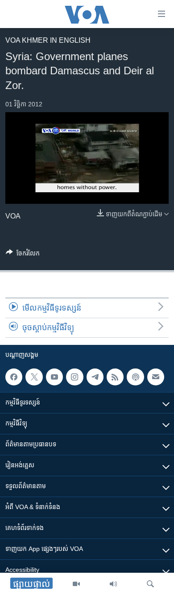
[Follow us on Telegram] (95, 376)
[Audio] (113, 584)
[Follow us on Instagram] (74, 376)
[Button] (23, 255)
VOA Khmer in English (48, 40)
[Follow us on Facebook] (13, 376)
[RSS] (115, 376)
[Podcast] (135, 376)
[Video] (76, 584)
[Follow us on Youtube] (54, 376)
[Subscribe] (155, 376)
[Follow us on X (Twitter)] (33, 376)
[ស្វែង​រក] (150, 584)
